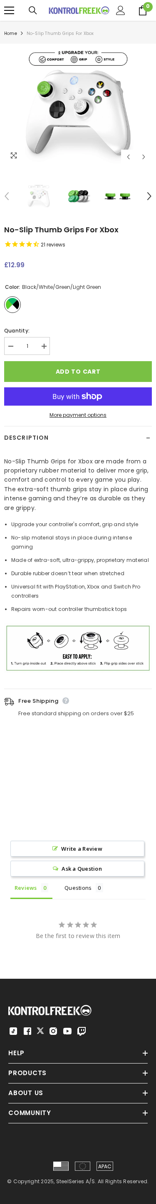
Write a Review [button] (81, 848)
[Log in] (120, 10)
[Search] (33, 10)
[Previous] (128, 157)
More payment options (78, 415)
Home (10, 33)
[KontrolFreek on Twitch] (82, 1031)
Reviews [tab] (26, 887)
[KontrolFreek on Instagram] (53, 1031)
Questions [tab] (78, 887)
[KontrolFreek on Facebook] (27, 1031)
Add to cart (78, 371)
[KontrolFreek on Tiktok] (13, 1031)
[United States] (61, 1166)
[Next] (143, 157)
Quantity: (17, 330)
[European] (82, 1166)
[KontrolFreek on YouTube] (67, 1031)
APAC (105, 1166)
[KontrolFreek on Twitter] (40, 1030)
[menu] (9, 10)
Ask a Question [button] (82, 868)
